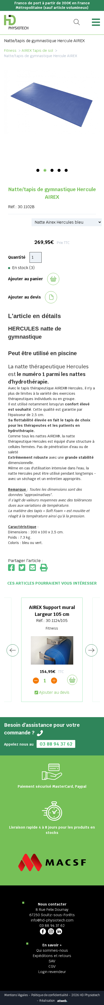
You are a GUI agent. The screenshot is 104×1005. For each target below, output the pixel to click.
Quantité (16, 257)
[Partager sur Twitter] (24, 568)
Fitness (10, 50)
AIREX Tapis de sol (37, 50)
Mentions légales (16, 995)
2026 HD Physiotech (85, 995)
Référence (18, 222)
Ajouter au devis (54, 692)
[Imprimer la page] (43, 568)
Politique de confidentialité (49, 995)
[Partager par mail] (34, 568)
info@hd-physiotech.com (52, 920)
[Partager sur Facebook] (13, 568)
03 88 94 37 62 (56, 744)
